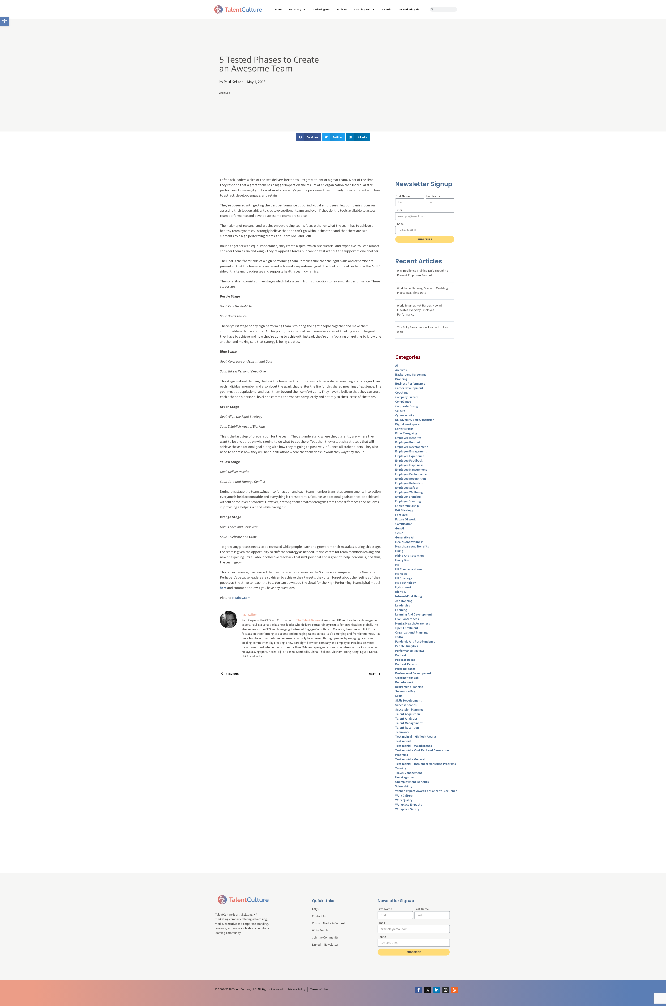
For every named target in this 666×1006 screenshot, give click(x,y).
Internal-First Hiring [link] (408, 596)
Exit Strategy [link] (404, 510)
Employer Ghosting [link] (408, 501)
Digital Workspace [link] (407, 424)
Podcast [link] (342, 9)
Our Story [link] (295, 9)
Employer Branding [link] (408, 497)
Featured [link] (401, 515)
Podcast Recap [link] (405, 660)
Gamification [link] (403, 524)
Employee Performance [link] (411, 474)
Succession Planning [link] (409, 709)
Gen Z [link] (399, 533)
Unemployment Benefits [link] (412, 782)
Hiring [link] (399, 551)
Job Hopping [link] (403, 601)
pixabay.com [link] (241, 597)
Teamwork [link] (402, 732)
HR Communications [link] (408, 569)
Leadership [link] (402, 605)
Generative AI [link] (404, 537)
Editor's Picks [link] (404, 429)
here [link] (223, 587)
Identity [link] (400, 592)
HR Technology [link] (405, 583)
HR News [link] (401, 574)
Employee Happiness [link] (409, 465)
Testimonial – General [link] (410, 759)
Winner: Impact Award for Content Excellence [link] (426, 791)
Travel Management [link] (408, 773)
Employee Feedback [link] (408, 460)
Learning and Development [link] (413, 614)
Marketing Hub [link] (321, 9)
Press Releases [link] (405, 669)
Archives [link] (224, 93)
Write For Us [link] (320, 930)
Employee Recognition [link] (410, 479)
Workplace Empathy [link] (408, 805)
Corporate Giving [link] (406, 406)
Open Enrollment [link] (406, 628)
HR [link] (397, 565)
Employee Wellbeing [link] (409, 492)
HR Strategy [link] (403, 578)
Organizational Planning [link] (411, 632)
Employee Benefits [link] (408, 438)
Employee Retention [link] (409, 483)
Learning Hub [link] (362, 9)
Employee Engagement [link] (411, 451)
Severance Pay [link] (405, 691)
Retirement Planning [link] (409, 687)
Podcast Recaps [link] (406, 664)
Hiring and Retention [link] (409, 556)
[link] (4, 21)
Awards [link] (386, 9)
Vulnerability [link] (403, 786)
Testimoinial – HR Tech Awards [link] (416, 736)
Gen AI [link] (399, 528)
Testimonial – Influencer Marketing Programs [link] (425, 764)
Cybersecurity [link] (404, 415)
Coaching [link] (401, 392)
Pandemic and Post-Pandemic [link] (415, 641)
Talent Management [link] (409, 723)
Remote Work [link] (404, 682)
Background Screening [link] (410, 374)
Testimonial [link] (403, 741)
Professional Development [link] (413, 673)
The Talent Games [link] (308, 620)
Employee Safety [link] (407, 488)
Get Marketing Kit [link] (408, 9)
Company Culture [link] (406, 397)
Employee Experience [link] (409, 456)
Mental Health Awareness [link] (412, 623)
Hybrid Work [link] (403, 587)
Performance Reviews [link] (410, 651)
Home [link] (278, 9)
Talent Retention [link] (407, 727)
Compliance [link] (403, 402)
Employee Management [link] (411, 470)
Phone (399, 224)
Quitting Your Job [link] (407, 678)
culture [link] (400, 411)
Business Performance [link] (410, 383)
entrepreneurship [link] (407, 506)
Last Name (433, 196)
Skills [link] (398, 696)
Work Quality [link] (403, 800)
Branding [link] (401, 379)
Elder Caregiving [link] (406, 433)
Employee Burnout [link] (407, 442)
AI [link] (396, 365)
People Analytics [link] (406, 646)
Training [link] (400, 768)
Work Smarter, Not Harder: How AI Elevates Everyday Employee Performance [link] (419, 309)
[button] (308, 137)
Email (399, 210)
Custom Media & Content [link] (328, 923)
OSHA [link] (399, 637)
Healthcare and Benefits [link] (412, 546)
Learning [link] (401, 610)
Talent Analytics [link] (406, 718)
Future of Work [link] (405, 519)
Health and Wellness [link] (409, 542)
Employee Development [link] (411, 447)
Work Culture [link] (404, 795)
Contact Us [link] (319, 916)
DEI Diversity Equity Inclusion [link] (414, 420)
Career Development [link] (409, 388)
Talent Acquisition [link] (407, 714)
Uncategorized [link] (405, 777)
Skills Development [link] (408, 700)
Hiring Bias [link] (402, 560)
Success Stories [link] (406, 705)
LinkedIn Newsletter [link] (325, 944)
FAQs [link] (315, 909)
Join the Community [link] (325, 937)
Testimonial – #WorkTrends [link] (413, 746)
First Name (402, 196)
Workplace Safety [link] (407, 809)
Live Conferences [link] (407, 619)
